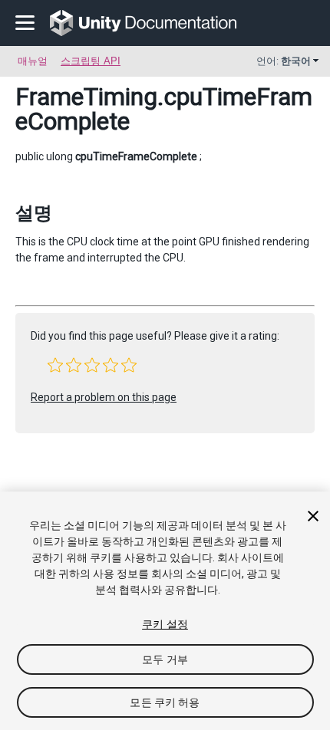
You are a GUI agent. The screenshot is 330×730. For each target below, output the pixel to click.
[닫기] (313, 516)
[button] (55, 365)
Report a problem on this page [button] (104, 397)
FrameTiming (86, 96)
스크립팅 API (90, 61)
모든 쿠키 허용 (165, 702)
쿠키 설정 (165, 624)
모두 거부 (165, 659)
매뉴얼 (33, 61)
